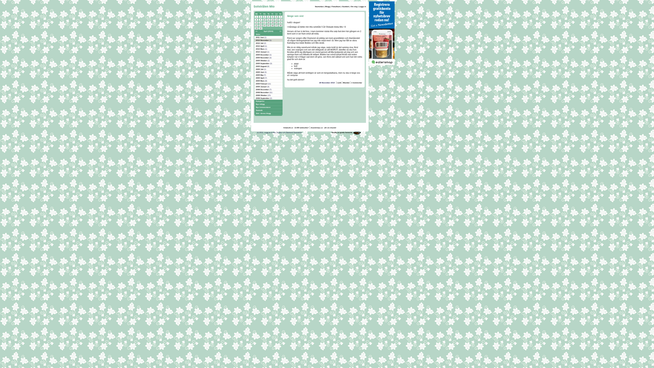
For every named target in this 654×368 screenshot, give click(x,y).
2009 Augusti (261, 66)
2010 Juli (260, 43)
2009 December (262, 55)
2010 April (260, 46)
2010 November (262, 40)
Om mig (354, 6)
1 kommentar (356, 83)
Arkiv (258, 34)
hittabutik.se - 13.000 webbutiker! (296, 128)
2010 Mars (260, 49)
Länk (339, 83)
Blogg (327, 6)
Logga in (362, 6)
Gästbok (345, 6)
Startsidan (319, 6)
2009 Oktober (262, 61)
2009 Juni (260, 72)
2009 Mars (260, 81)
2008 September (263, 98)
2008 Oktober (262, 95)
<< (256, 31)
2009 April (260, 78)
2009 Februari (262, 84)
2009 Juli (260, 69)
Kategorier (260, 101)
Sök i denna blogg (263, 113)
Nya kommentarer (263, 107)
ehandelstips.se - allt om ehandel (323, 128)
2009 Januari (261, 87)
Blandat (346, 83)
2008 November (262, 92)
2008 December (262, 89)
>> (280, 31)
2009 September (263, 63)
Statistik (259, 110)
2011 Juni (260, 37)
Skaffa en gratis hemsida (342, 132)
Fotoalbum (336, 6)
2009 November (262, 58)
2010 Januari (261, 52)
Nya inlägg (260, 104)
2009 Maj (260, 75)
